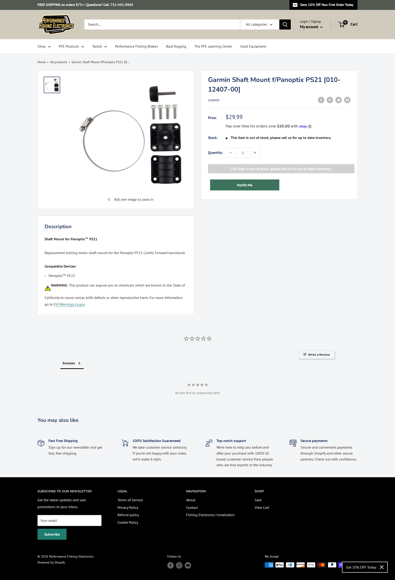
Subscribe (52, 534)
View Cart (262, 507)
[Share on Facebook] (321, 99)
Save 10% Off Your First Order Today (326, 5)
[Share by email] (347, 99)
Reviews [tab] (69, 363)
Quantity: (215, 152)
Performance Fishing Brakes (136, 46)
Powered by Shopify (51, 562)
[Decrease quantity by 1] (230, 152)
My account (309, 26)
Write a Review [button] (319, 354)
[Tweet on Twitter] (338, 99)
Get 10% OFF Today (361, 567)
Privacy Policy (127, 507)
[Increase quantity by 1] (255, 152)
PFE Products (69, 46)
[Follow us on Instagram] (179, 565)
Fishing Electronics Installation (210, 514)
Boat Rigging (176, 46)
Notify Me (244, 185)
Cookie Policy (127, 522)
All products (58, 62)
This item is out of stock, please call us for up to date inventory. (281, 168)
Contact (192, 507)
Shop (41, 46)
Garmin (213, 100)
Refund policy (128, 514)
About (190, 500)
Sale (258, 500)
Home (41, 62)
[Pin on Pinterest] (330, 99)
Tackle (97, 46)
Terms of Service (130, 500)
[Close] (382, 567)
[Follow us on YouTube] (188, 565)
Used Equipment (253, 46)
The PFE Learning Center (213, 46)
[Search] (285, 24)
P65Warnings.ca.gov (69, 304)
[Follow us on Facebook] (170, 565)
